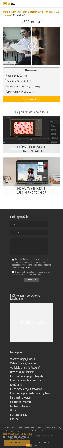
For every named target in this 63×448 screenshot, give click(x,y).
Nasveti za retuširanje (22, 371)
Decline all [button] (45, 442)
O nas (13, 410)
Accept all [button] (17, 442)
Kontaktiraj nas (18, 414)
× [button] (59, 428)
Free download (31, 99)
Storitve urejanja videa (22, 359)
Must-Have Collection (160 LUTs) (23, 86)
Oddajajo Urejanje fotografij (25, 367)
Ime (13, 224)
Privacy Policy (24, 267)
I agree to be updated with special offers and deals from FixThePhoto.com (31, 273)
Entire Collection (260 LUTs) (21, 91)
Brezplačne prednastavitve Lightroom (31, 393)
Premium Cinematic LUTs (19, 81)
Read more (46, 430)
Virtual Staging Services (23, 363)
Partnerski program (20, 397)
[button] (31, 433)
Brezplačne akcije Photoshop (26, 389)
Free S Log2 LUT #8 (17, 75)
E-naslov (16, 232)
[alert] (31, 436)
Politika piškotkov (20, 406)
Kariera (14, 419)
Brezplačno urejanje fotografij (26, 376)
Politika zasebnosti (20, 401)
